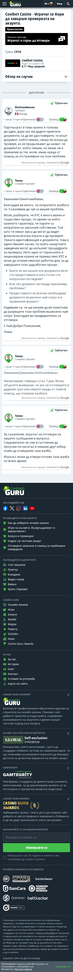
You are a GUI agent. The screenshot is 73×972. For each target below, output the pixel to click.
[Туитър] (12, 508)
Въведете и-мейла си (17, 834)
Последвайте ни (13, 502)
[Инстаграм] (18, 508)
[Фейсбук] (5, 508)
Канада (23, 114)
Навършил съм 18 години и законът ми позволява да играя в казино (33, 857)
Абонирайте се (36, 848)
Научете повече (23, 969)
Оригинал (29, 119)
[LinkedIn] (25, 508)
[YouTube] (32, 508)
